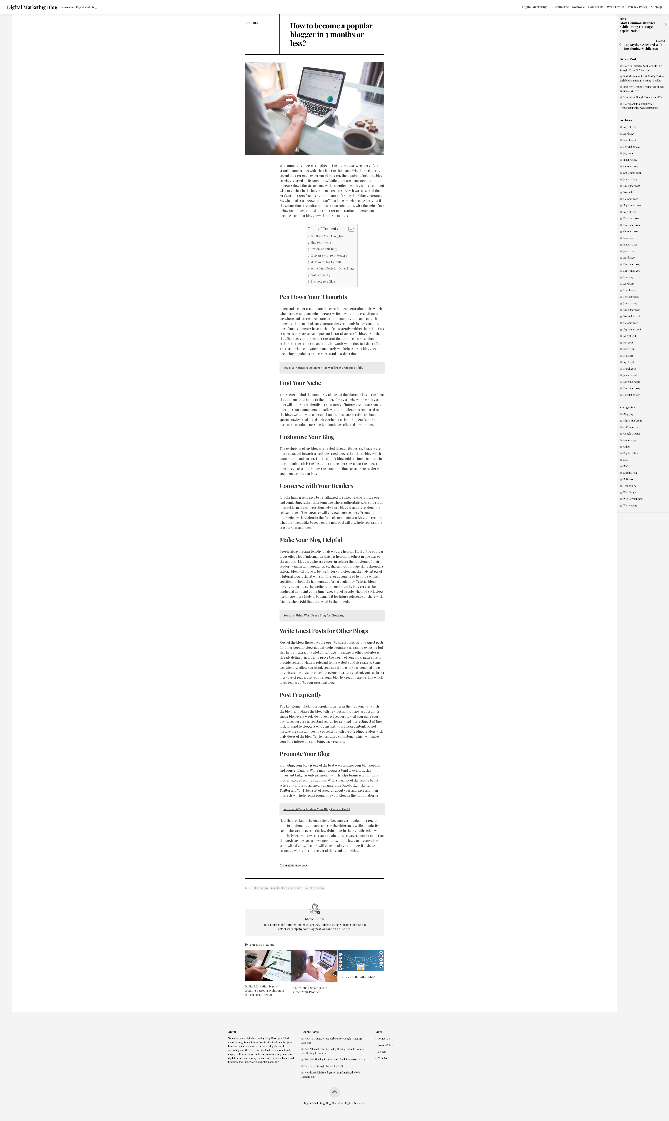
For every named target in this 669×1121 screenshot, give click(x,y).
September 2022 (632, 205)
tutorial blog (289, 571)
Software (578, 7)
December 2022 (631, 186)
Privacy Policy (637, 7)
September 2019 (632, 270)
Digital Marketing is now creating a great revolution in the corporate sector (264, 990)
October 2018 (630, 323)
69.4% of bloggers (292, 196)
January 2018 (630, 375)
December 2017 (631, 381)
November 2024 (631, 146)
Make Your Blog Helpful (325, 262)
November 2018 (632, 316)
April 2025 (628, 133)
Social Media (630, 472)
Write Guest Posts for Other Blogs (332, 268)
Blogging (251, 23)
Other (626, 446)
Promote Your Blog (323, 281)
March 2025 (629, 140)
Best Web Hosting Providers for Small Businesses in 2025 (335, 1059)
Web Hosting (630, 505)
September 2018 (632, 329)
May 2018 (628, 355)
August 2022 (629, 212)
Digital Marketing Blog (32, 7)
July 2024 (628, 153)
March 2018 (629, 368)
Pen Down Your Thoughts (326, 236)
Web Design (629, 492)
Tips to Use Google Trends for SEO (642, 97)
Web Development (633, 499)
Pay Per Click (630, 453)
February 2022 (631, 218)
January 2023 (630, 179)
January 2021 (630, 244)
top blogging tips (314, 888)
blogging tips (261, 888)
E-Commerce (559, 7)
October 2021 (630, 231)
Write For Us (615, 7)
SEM (625, 459)
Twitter (345, 929)
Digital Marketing (534, 7)
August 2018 (630, 336)
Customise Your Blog (324, 249)
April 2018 (629, 362)
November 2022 (631, 192)
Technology (629, 485)
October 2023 (630, 166)
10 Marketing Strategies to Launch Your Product (309, 990)
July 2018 (628, 342)
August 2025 (629, 127)
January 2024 (630, 159)
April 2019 (629, 283)
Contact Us (595, 7)
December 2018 (631, 309)
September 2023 (632, 172)
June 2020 (628, 251)
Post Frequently (323, 275)
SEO (625, 466)
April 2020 (629, 257)
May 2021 (628, 238)
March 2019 (629, 290)
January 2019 (630, 303)
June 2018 (628, 349)
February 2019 (631, 296)
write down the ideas (347, 313)
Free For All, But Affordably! (356, 977)
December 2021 (631, 225)
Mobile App (629, 440)
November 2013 (631, 394)
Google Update (631, 433)
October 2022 (630, 199)
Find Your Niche (321, 242)
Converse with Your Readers (329, 255)
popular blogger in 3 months (286, 888)
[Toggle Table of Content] (350, 229)
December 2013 (631, 388)
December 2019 (631, 264)
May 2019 (628, 277)
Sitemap (656, 7)
